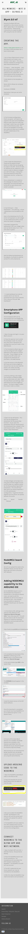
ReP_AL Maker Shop (10, 929)
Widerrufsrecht (6, 919)
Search (4, 909)
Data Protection (6, 914)
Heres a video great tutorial (12, 47)
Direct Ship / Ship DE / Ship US (11, 911)
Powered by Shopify (19, 929)
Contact (4, 916)
